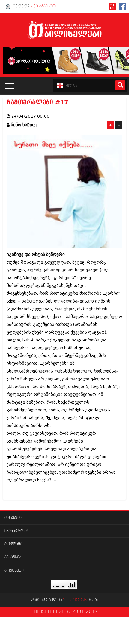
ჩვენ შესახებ (16, 531)
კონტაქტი (14, 570)
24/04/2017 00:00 (30, 116)
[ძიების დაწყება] (120, 85)
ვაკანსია (12, 557)
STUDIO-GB (75, 600)
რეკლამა (13, 544)
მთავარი (13, 518)
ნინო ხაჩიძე (24, 124)
